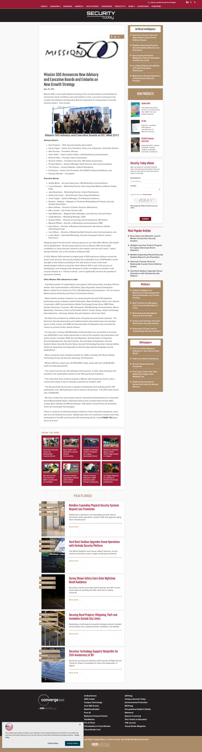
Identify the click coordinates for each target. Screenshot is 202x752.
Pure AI (87, 712)
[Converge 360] (51, 700)
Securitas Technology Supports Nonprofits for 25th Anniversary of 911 (93, 653)
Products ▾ (120, 6)
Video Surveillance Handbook (146, 358)
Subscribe (156, 6)
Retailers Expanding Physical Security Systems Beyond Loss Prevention (94, 507)
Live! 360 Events (91, 706)
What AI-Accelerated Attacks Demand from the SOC (145, 314)
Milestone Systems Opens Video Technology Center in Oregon (110, 453)
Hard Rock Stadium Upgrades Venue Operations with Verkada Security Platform (94, 544)
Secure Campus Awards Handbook (143, 365)
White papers (92, 6)
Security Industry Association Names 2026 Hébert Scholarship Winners (71, 480)
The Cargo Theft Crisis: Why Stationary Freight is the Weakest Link (145, 374)
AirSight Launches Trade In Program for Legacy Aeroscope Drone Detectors (90, 454)
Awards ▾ (79, 6)
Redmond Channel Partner (96, 716)
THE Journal (130, 723)
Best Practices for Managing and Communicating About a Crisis (145, 305)
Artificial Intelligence (48, 509)
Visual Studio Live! (92, 729)
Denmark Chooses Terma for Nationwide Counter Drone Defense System (50, 454)
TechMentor (89, 719)
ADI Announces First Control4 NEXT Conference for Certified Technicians (50, 480)
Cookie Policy (99, 739)
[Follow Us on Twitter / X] (191, 2)
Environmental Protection (136, 702)
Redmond (129, 712)
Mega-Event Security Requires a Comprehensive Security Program (146, 78)
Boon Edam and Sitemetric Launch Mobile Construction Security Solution (145, 238)
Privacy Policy (147, 194)
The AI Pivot (89, 723)
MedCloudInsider (91, 709)
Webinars (67, 6)
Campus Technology (93, 702)
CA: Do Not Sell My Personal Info (135, 739)
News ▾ (44, 6)
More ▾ (131, 6)
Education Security (47, 578)
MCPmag (129, 706)
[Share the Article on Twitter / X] (118, 36)
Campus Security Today (135, 699)
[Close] (80, 724)
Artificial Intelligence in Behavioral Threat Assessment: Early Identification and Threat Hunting (146, 294)
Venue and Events (46, 541)
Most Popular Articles (139, 231)
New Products (145, 94)
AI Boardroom (90, 696)
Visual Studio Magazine (135, 726)
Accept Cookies (72, 743)
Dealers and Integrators (49, 651)
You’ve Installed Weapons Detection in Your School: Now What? (146, 351)
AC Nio (143, 121)
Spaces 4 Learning (133, 716)
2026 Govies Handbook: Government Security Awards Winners (145, 384)
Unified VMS (145, 103)
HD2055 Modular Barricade (147, 140)
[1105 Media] (47, 708)
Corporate (44, 655)
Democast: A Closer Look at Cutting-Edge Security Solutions (147, 329)
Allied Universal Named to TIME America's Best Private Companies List (90, 480)
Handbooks (106, 6)
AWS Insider (89, 699)
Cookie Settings (53, 743)
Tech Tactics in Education (136, 719)
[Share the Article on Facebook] (111, 36)
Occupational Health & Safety (138, 709)
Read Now (73, 527)
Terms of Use (114, 739)
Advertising (143, 6)
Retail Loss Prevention (48, 505)
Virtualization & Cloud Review (97, 726)
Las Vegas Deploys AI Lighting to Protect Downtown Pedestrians (110, 479)
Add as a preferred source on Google (163, 2)
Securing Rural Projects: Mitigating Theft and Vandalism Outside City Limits (93, 617)
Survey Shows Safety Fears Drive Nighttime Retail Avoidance (92, 580)
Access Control (46, 551)
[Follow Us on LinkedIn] (187, 2)
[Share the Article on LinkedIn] (114, 36)
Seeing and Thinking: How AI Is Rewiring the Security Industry (146, 322)
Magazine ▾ (55, 6)
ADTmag (128, 696)
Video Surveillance (47, 546)
